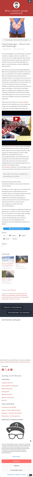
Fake (23, 293)
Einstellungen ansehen (16, 470)
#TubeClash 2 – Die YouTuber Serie (12, 307)
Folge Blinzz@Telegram (17, 229)
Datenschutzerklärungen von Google (16, 126)
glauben (18, 295)
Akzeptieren (16, 461)
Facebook (18, 293)
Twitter (11, 299)
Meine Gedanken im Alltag (9, 385)
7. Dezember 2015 (7, 49)
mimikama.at (7, 167)
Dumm (14, 293)
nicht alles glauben (24, 297)
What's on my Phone (7, 397)
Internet (4, 297)
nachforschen (15, 297)
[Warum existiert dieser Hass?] (22, 259)
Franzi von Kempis (23, 102)
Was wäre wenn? (6, 394)
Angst (10, 293)
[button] (30, 441)
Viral (14, 299)
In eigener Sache (6, 382)
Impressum (23, 474)
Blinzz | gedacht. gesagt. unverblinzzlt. (16, 11)
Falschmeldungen (11, 295)
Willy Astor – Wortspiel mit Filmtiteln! (12, 413)
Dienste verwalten (16, 456)
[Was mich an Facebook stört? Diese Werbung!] (8, 259)
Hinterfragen (23, 295)
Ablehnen (16, 465)
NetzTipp (4, 391)
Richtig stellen (5, 299)
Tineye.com (12, 146)
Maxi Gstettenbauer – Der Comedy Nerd (19, 312)
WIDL (3, 400)
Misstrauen (9, 297)
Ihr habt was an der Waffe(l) (9, 407)
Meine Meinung (12, 290)
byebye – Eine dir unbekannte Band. (11, 410)
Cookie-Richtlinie (10, 474)
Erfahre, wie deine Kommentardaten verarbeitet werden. (15, 362)
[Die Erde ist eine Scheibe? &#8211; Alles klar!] (8, 273)
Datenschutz (18, 474)
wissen (18, 299)
